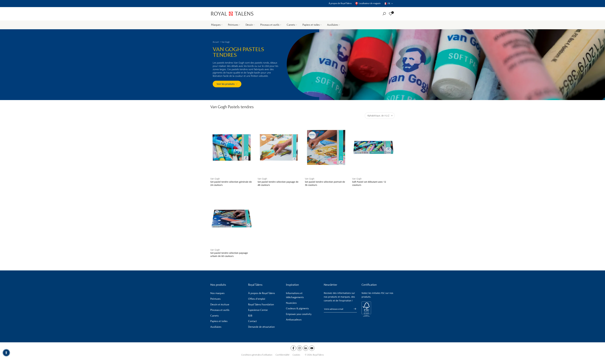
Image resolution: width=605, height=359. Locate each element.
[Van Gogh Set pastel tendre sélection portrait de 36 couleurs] (326, 147)
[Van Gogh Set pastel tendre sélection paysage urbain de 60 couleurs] (231, 218)
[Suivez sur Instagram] (299, 348)
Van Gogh (226, 42)
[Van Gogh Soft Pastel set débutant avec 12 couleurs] (373, 147)
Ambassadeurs (294, 319)
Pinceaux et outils (269, 24)
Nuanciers (291, 302)
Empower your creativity (298, 314)
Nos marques (217, 293)
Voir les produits (226, 83)
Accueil (216, 42)
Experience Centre (258, 310)
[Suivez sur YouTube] (311, 348)
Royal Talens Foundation (261, 304)
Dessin (249, 24)
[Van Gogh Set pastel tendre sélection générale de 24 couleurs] (231, 147)
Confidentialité (282, 354)
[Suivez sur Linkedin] (305, 348)
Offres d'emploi (256, 298)
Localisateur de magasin (370, 3)
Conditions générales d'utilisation (256, 354)
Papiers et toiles (311, 24)
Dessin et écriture (219, 304)
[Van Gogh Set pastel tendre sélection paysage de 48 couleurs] (279, 147)
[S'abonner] (353, 309)
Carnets (291, 24)
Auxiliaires (332, 24)
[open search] (384, 14)
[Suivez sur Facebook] (293, 348)
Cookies (296, 354)
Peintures (233, 24)
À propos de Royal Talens (340, 3)
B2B (250, 315)
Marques (216, 24)
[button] (388, 3)
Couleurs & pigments (297, 308)
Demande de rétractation (261, 326)
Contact (252, 321)
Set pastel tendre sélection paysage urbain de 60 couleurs (229, 254)
